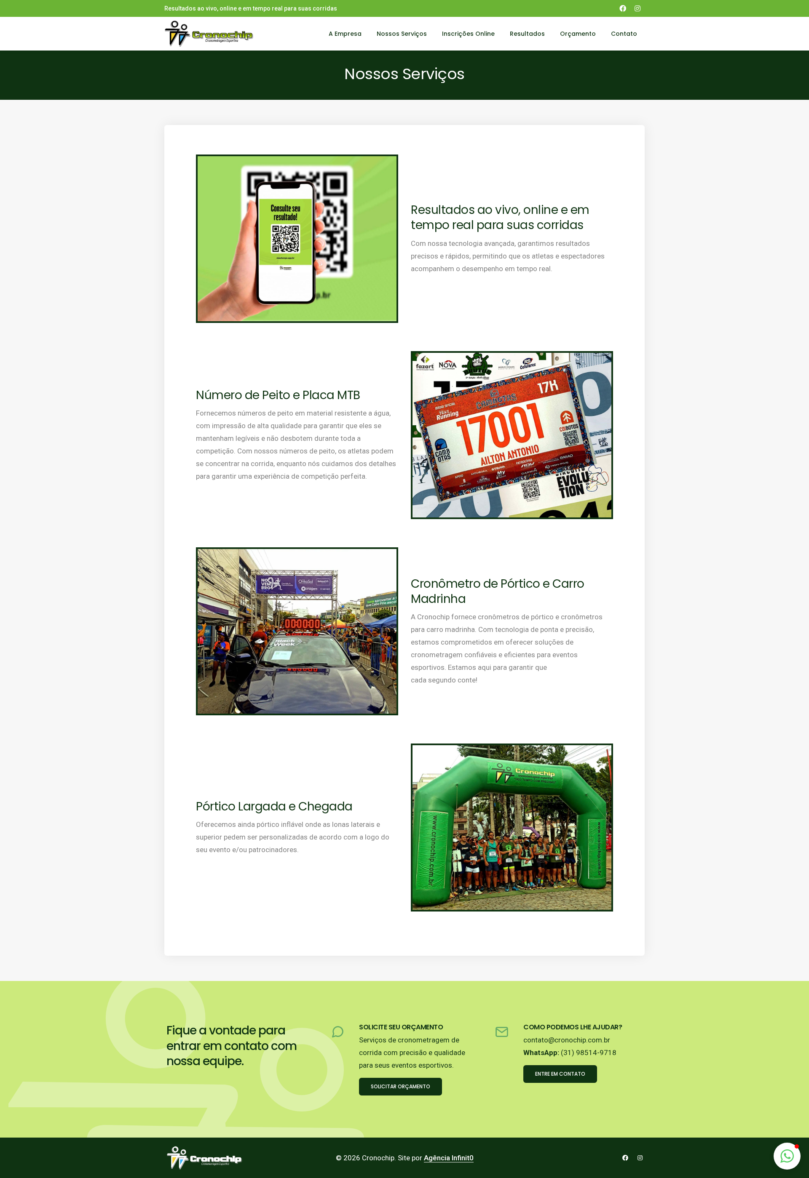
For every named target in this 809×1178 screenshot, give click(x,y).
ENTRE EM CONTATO (560, 1073)
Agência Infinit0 (449, 1158)
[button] (787, 1156)
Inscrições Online (468, 33)
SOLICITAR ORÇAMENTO (400, 1086)
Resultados (527, 33)
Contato (624, 33)
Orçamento (578, 33)
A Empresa (345, 33)
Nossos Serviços (402, 33)
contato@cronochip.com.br (566, 1040)
